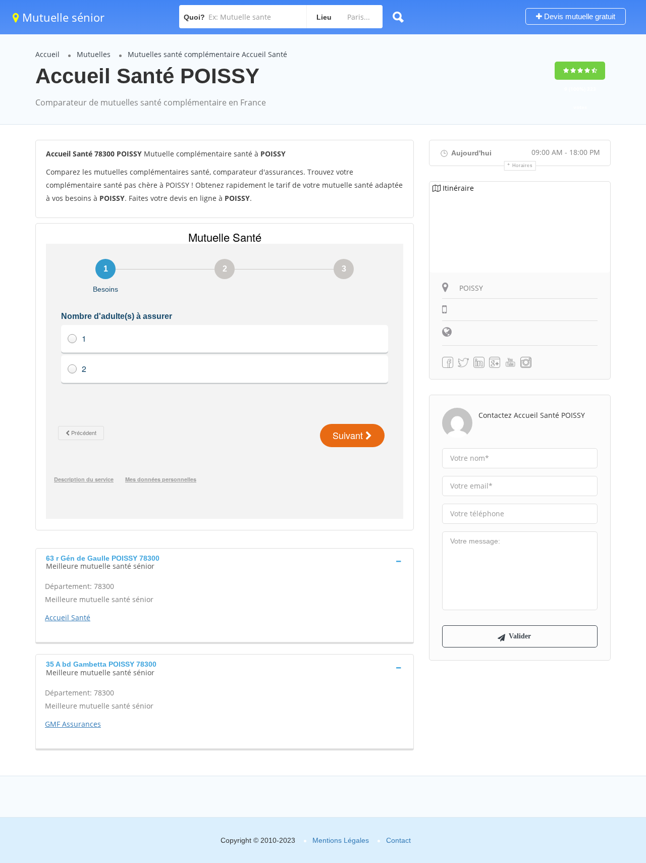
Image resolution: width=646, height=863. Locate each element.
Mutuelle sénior (61, 17)
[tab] (224, 561)
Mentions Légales (340, 840)
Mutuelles (94, 54)
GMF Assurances (73, 724)
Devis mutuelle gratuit (578, 16)
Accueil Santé (67, 617)
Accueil (47, 54)
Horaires (522, 165)
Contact (398, 840)
